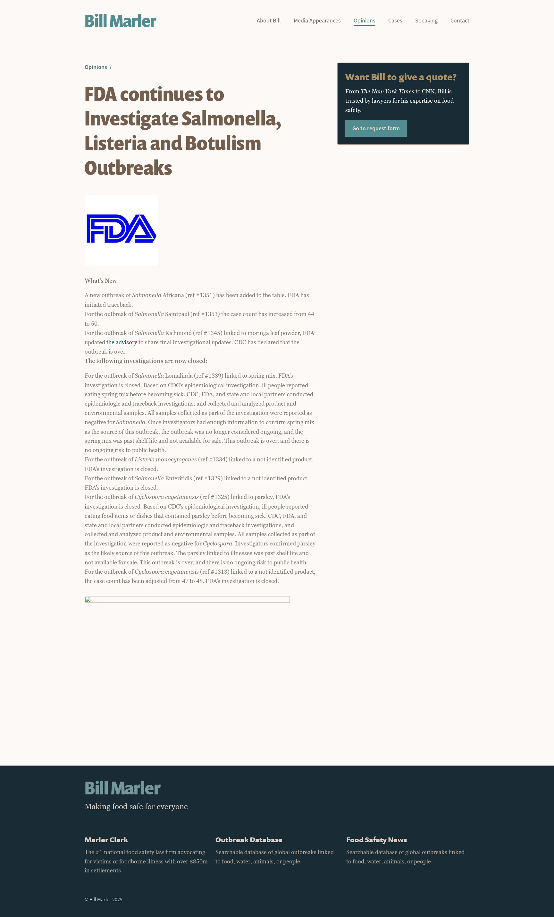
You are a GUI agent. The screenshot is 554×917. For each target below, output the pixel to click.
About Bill (269, 20)
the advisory (121, 342)
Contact (459, 20)
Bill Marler (120, 20)
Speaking (426, 20)
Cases (395, 20)
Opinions (364, 20)
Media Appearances (317, 20)
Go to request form (376, 128)
